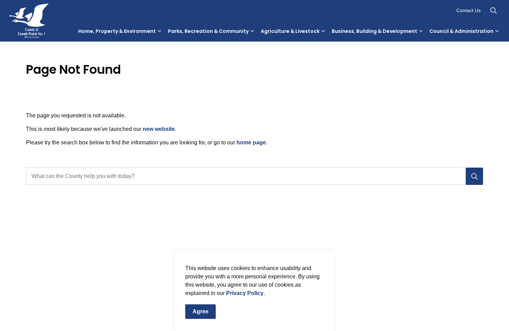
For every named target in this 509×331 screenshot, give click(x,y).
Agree (200, 311)
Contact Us (468, 10)
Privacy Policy (245, 293)
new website (159, 129)
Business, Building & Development (374, 31)
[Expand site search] (493, 10)
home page (251, 142)
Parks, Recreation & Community (208, 31)
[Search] (474, 176)
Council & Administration (461, 31)
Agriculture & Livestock (290, 31)
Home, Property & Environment (117, 31)
